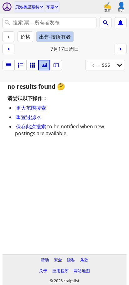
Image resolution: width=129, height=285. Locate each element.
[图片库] (44, 65)
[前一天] (8, 49)
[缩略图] (20, 65)
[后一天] (120, 49)
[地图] (56, 65)
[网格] (32, 65)
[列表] (8, 65)
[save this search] (120, 22)
